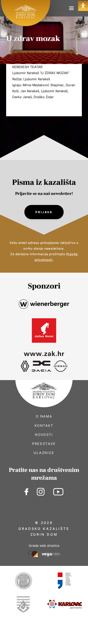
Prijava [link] (43, 212)
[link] (25, 13)
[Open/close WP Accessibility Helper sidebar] (83, 6)
